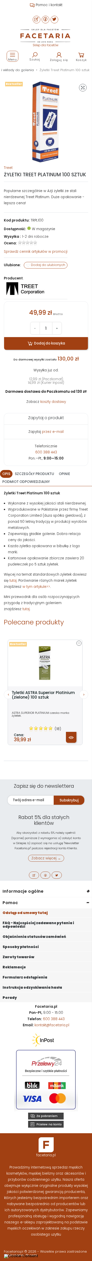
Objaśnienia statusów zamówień (34, 936)
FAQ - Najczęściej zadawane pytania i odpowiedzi (38, 925)
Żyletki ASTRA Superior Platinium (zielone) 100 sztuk (43, 695)
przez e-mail (53, 431)
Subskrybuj (69, 800)
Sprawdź (35, 251)
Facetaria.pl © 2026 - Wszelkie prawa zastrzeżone (45, 1251)
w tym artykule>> (36, 586)
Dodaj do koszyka (49, 343)
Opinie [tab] (64, 473)
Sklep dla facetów (45, 45)
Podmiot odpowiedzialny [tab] (26, 481)
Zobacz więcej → (46, 858)
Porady (10, 997)
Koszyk (81, 60)
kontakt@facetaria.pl (51, 1025)
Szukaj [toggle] (34, 59)
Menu (12, 59)
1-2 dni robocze (35, 236)
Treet (8, 167)
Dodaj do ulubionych (47, 265)
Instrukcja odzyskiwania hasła (32, 987)
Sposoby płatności (21, 946)
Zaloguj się (59, 60)
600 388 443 (46, 452)
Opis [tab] (6, 473)
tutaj (13, 580)
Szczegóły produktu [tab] (34, 473)
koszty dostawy (53, 401)
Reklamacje (14, 967)
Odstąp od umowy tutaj (25, 912)
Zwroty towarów (18, 957)
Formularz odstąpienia (25, 977)
